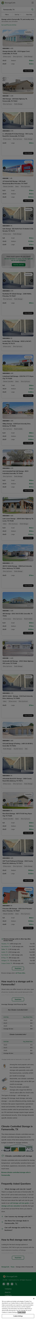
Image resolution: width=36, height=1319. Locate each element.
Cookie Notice (21, 1312)
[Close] (34, 1299)
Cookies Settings (18, 1316)
